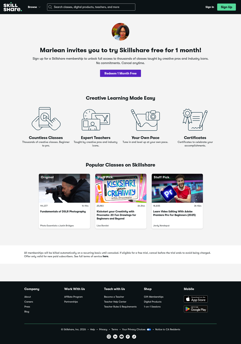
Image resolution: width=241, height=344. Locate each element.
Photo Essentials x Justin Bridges (57, 225)
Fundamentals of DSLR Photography (63, 211)
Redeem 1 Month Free (120, 73)
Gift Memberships (153, 296)
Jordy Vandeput (161, 225)
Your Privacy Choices (133, 329)
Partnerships (71, 301)
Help (92, 329)
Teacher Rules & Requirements (120, 306)
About (27, 296)
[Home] (13, 7)
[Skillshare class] (64, 188)
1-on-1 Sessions (152, 306)
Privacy (103, 329)
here (105, 256)
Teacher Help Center (115, 301)
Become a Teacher (114, 296)
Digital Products (152, 301)
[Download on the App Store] (200, 299)
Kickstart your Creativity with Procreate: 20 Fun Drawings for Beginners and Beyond (116, 215)
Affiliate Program (73, 296)
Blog (26, 311)
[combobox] (91, 7)
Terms (115, 329)
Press (27, 306)
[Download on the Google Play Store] (200, 309)
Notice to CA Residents (167, 329)
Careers (28, 301)
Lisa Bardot (103, 225)
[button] (39, 6)
